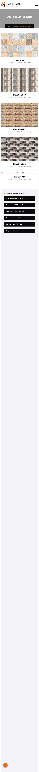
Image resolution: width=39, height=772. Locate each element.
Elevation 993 (19, 164)
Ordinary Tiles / (17, 26)
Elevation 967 (19, 129)
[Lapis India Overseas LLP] (11, 4)
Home (10, 26)
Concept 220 (19, 60)
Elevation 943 (19, 95)
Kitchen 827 (19, 177)
